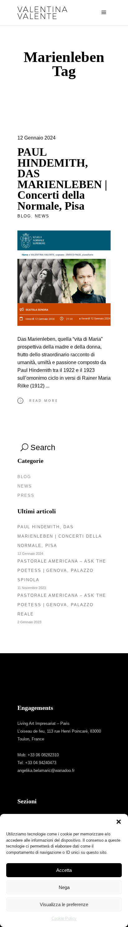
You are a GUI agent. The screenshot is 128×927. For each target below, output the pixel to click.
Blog (24, 216)
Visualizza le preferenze (64, 904)
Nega (64, 887)
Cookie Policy (64, 918)
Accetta (64, 870)
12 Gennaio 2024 (36, 137)
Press (25, 495)
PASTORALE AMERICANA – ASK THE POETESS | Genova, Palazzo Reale (61, 604)
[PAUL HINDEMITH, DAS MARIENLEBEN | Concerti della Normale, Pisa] (64, 278)
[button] (119, 822)
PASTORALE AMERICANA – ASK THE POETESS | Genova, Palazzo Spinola (61, 570)
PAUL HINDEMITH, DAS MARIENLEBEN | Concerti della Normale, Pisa (62, 179)
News (42, 216)
